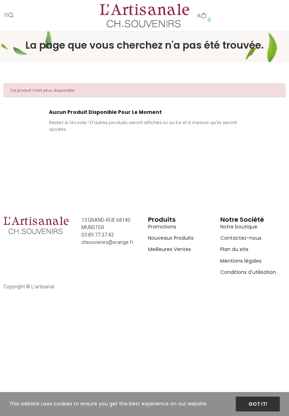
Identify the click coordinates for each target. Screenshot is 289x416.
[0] (203, 16)
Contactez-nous (241, 237)
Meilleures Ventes (169, 249)
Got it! (257, 404)
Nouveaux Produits (170, 237)
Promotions (162, 226)
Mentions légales (241, 260)
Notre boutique (238, 226)
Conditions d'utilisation (248, 272)
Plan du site (234, 249)
